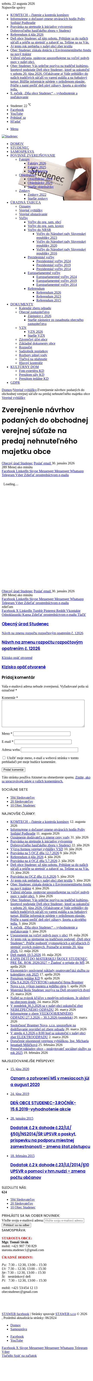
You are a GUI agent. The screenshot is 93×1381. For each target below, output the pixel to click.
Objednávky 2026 (40, 179)
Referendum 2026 (48, 292)
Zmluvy (24, 191)
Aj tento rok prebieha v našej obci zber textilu (41, 46)
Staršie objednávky (41, 187)
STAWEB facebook (15, 1314)
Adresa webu (11, 750)
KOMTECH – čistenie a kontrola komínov (39, 15)
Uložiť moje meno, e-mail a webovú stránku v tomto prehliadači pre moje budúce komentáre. (40, 760)
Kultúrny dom (24, 367)
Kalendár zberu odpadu (35, 308)
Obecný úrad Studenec (17, 463)
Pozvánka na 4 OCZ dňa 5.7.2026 (33, 861)
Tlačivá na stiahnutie (33, 359)
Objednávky (27, 175)
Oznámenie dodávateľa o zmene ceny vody (40, 837)
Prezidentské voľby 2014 (53, 269)
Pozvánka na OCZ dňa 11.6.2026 (33, 876)
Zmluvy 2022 (37, 194)
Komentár (10, 698)
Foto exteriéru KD (31, 371)
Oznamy (25, 206)
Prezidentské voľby (41, 257)
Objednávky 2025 (40, 183)
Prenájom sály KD (31, 375)
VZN (22, 328)
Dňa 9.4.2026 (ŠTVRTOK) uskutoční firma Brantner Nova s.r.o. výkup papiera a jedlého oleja (46, 984)
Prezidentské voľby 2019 (53, 265)
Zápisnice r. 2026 (39, 316)
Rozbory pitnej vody (33, 355)
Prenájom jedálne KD (34, 378)
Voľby (23, 218)
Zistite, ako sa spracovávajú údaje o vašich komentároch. (46, 779)
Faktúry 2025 (37, 167)
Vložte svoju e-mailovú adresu (22, 1220)
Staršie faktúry (37, 171)
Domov (17, 144)
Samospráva (22, 151)
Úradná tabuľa (25, 202)
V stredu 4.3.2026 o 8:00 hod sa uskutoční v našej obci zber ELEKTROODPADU (47, 1035)
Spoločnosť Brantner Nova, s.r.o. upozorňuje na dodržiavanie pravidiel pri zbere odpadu (43, 1027)
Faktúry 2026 (37, 163)
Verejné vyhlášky (31, 210)
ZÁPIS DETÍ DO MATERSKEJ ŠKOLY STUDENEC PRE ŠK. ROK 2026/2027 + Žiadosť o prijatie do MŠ (48, 960)
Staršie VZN (36, 335)
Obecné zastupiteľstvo (34, 312)
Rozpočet (25, 347)
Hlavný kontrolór (31, 363)
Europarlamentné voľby (44, 273)
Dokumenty (21, 304)
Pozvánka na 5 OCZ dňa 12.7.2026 (34, 853)
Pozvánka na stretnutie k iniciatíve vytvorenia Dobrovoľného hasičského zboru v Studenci (41, 28)
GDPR (15, 382)
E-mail (7, 741)
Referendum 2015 (48, 300)
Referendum (36, 288)
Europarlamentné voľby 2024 (56, 277)
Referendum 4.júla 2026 (26, 34)
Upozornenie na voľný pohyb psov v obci (39, 935)
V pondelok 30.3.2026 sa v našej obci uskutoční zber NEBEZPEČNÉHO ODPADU (46, 1007)
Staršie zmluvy (38, 198)
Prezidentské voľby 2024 (53, 261)
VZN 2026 (35, 331)
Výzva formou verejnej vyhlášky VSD (36, 849)
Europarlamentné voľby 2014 (56, 284)
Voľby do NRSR (39, 230)
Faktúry (24, 159)
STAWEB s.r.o (65, 1314)
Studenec (19, 147)
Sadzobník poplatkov (33, 351)
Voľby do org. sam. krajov (46, 226)
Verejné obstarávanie (33, 214)
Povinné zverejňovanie (32, 155)
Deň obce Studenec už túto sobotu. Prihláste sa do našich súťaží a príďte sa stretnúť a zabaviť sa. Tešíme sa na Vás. (49, 40)
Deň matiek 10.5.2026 (25, 955)
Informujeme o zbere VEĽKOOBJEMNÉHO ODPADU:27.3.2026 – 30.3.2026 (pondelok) (41, 1015)
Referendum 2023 (48, 296)
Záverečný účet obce (33, 339)
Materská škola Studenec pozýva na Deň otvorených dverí (50, 990)
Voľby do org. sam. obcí (44, 222)
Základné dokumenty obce (37, 343)
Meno (7, 733)
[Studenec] (10, 136)
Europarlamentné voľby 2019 (56, 281)
